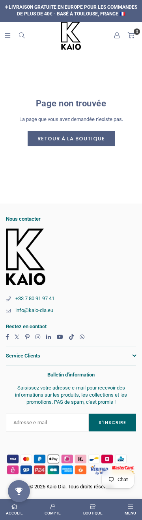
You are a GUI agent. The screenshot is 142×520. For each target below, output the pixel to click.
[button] (131, 35)
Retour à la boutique (71, 138)
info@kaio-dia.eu (34, 310)
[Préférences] (117, 35)
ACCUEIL (14, 513)
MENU (130, 513)
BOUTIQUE (93, 513)
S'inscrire (112, 422)
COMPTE (53, 513)
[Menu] (7, 35)
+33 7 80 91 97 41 (34, 298)
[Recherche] (22, 35)
